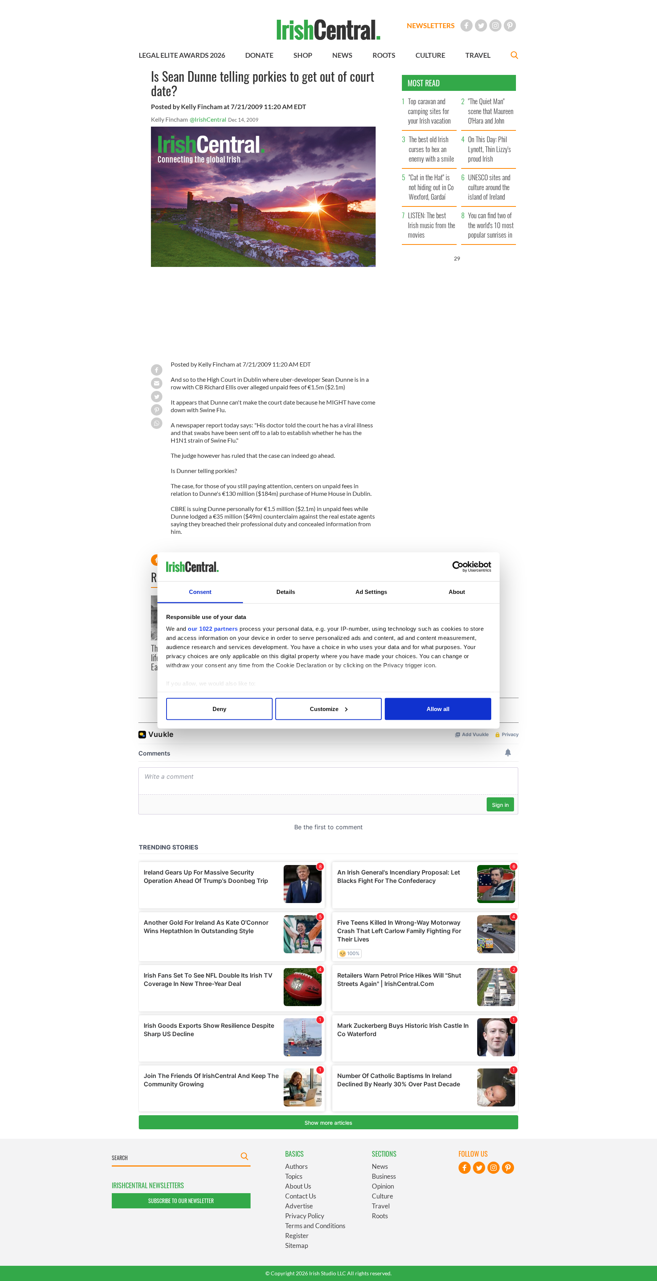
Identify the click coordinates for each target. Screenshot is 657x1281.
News (380, 1166)
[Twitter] (481, 25)
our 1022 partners (213, 628)
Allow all (438, 708)
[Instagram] (495, 25)
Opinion (383, 1186)
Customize (324, 708)
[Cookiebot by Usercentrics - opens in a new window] (458, 567)
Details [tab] (285, 592)
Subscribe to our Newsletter (181, 1201)
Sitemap (296, 1245)
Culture (382, 1196)
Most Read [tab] (424, 83)
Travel (381, 1206)
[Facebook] (466, 25)
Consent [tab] (200, 592)
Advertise (299, 1206)
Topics (293, 1176)
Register (297, 1236)
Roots (380, 1216)
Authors (296, 1166)
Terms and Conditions (315, 1226)
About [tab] (457, 592)
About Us (298, 1186)
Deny (219, 708)
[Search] (514, 56)
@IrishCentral (208, 119)
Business (384, 1176)
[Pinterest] (510, 25)
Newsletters (431, 25)
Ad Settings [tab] (371, 592)
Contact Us (300, 1196)
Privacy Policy (304, 1216)
